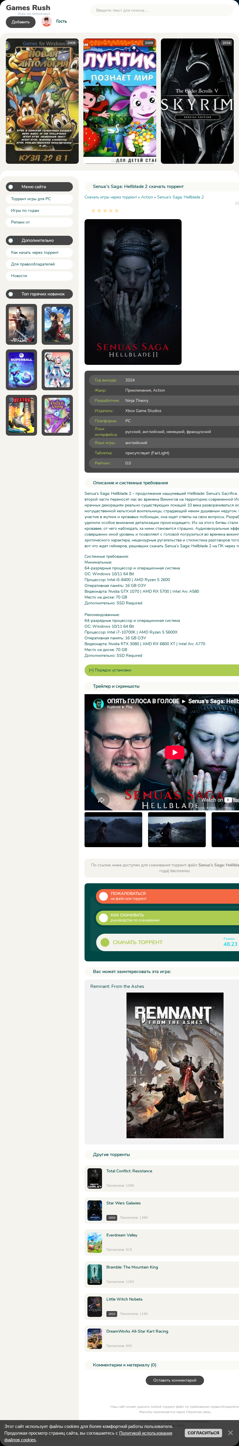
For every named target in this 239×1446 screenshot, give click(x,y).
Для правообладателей (33, 264)
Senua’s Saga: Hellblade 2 (180, 197)
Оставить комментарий (174, 1380)
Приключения (138, 390)
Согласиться (203, 1433)
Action (159, 390)
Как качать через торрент (35, 252)
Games (28, 9)
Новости (19, 276)
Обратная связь (198, 1412)
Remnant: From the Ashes (117, 986)
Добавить (21, 22)
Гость (61, 21)
